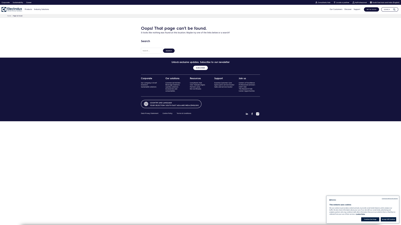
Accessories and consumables (171, 90)
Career (29, 2)
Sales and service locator (223, 87)
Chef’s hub (243, 87)
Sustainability (18, 2)
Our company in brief (149, 83)
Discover (348, 9)
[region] (362, 209)
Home (9, 16)
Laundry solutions (171, 87)
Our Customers (336, 9)
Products (28, 9)
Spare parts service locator (224, 85)
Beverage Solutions (172, 85)
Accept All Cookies (388, 219)
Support (357, 9)
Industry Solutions (41, 9)
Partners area (195, 87)
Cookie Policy (167, 113)
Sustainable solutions (148, 87)
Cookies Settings (370, 219)
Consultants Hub (196, 83)
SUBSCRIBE (200, 68)
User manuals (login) (197, 85)
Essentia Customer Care (223, 83)
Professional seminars (247, 85)
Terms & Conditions (184, 113)
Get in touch (371, 9)
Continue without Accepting (390, 198)
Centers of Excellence (247, 83)
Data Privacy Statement (149, 113)
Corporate (6, 2)
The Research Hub (245, 89)
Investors (144, 85)
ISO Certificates (195, 89)
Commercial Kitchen (172, 83)
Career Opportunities (247, 91)
